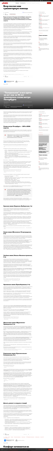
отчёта (18, 136)
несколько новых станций (22, 405)
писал (8, 363)
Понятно (50, 449)
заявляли (16, 195)
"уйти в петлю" (26, 240)
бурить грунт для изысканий (18, 375)
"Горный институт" (22, 309)
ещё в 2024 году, (19, 268)
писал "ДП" (15, 408)
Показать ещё (40, 132)
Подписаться (32, 0)
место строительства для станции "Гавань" (20, 305)
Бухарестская (23, 327)
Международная (28, 327)
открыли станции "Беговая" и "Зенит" (26, 271)
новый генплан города (15, 185)
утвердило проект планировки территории (22, 337)
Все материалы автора (13, 14)
